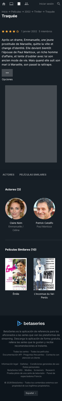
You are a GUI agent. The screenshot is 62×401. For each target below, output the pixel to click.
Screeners (39, 370)
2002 (27, 11)
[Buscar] (58, 4)
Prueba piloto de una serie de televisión (26, 373)
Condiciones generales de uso (44, 364)
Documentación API (12, 354)
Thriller (38, 11)
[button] (16, 215)
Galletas (24, 364)
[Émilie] (16, 274)
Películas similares (32, 174)
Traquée (50, 11)
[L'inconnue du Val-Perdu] (44, 274)
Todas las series (21, 351)
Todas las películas (40, 351)
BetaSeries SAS (15, 370)
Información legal (10, 364)
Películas (16, 11)
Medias (28, 370)
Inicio (5, 11)
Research (50, 370)
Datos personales (31, 367)
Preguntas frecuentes (33, 354)
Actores (8, 174)
